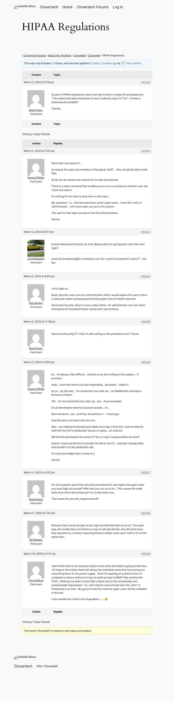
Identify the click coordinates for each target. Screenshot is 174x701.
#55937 (145, 472)
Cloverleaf (79, 55)
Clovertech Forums (34, 55)
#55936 (145, 362)
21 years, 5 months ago (103, 63)
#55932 (145, 150)
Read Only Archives (59, 55)
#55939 (145, 553)
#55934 (145, 276)
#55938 (145, 513)
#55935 (145, 321)
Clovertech (49, 7)
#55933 (145, 231)
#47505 (145, 82)
